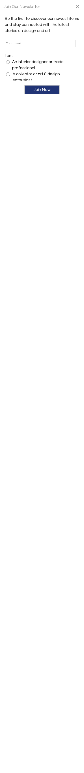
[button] (77, 6)
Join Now (42, 90)
